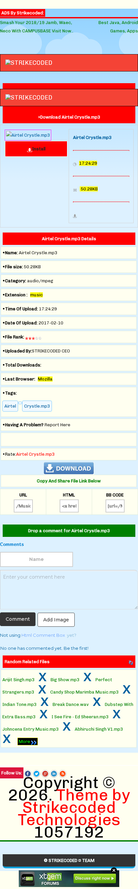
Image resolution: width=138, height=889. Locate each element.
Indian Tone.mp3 (19, 704)
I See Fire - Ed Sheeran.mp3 (80, 716)
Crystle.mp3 (37, 406)
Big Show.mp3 (65, 679)
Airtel (10, 406)
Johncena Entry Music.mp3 (30, 729)
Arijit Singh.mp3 (18, 679)
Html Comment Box (43, 635)
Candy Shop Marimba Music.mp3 (84, 692)
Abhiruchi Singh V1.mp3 (99, 729)
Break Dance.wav (71, 704)
